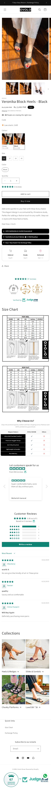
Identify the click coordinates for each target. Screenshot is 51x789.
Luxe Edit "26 (32, 707)
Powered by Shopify (32, 769)
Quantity (5, 176)
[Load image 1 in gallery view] (12, 88)
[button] (5, 9)
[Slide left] (2, 89)
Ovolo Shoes (21, 769)
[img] (26, 468)
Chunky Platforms (10, 707)
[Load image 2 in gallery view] (25, 88)
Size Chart (9, 727)
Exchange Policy (11, 733)
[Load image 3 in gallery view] (39, 88)
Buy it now (25, 201)
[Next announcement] (46, 2)
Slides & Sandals (33, 671)
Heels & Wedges (9, 671)
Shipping (4, 110)
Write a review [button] (25, 544)
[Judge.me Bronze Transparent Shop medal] (25, 289)
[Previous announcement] (4, 2)
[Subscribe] (38, 749)
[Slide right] (48, 89)
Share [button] (6, 266)
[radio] (7, 141)
